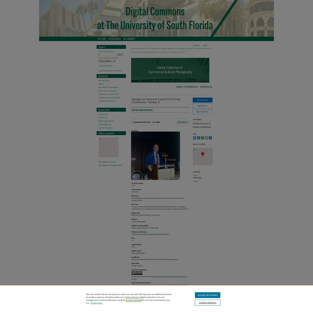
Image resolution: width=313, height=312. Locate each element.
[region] (156, 298)
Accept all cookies (208, 295)
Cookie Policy (96, 303)
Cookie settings (134, 300)
